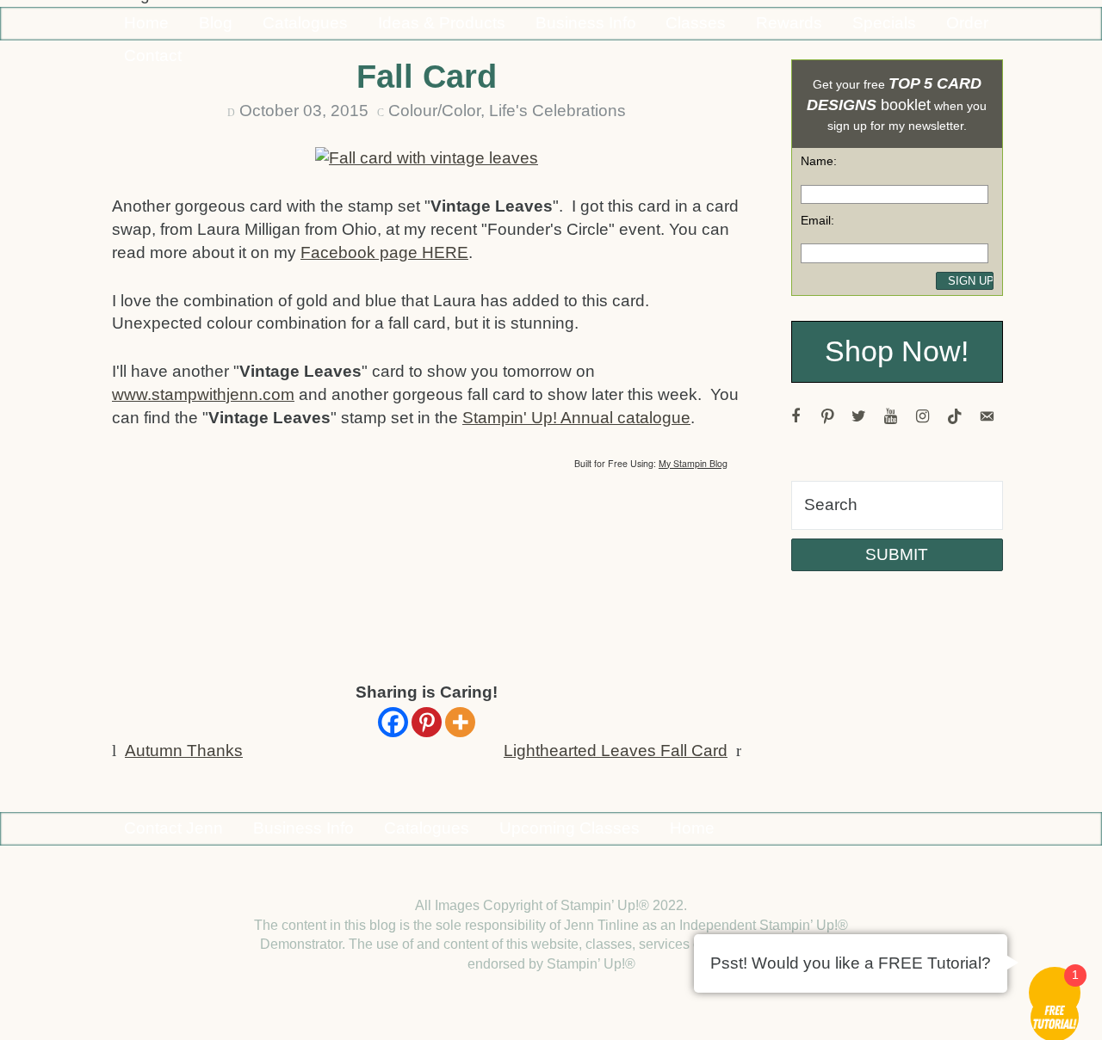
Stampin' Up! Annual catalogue (576, 418)
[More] (460, 722)
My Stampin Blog (693, 463)
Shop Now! (897, 351)
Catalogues (305, 23)
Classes (696, 23)
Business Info (586, 23)
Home (146, 23)
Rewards (789, 23)
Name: (819, 161)
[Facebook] (393, 722)
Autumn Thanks (184, 751)
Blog (215, 23)
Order (967, 23)
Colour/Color (434, 111)
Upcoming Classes (569, 828)
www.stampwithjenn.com (203, 394)
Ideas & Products (441, 23)
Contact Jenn (173, 828)
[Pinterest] (427, 722)
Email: (817, 220)
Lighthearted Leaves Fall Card (615, 751)
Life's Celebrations (557, 111)
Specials (884, 23)
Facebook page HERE (384, 252)
